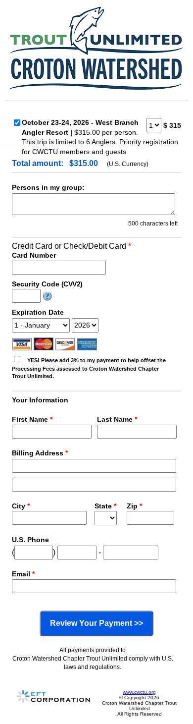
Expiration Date (38, 312)
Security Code (47, 284)
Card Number (34, 255)
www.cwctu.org (139, 692)
